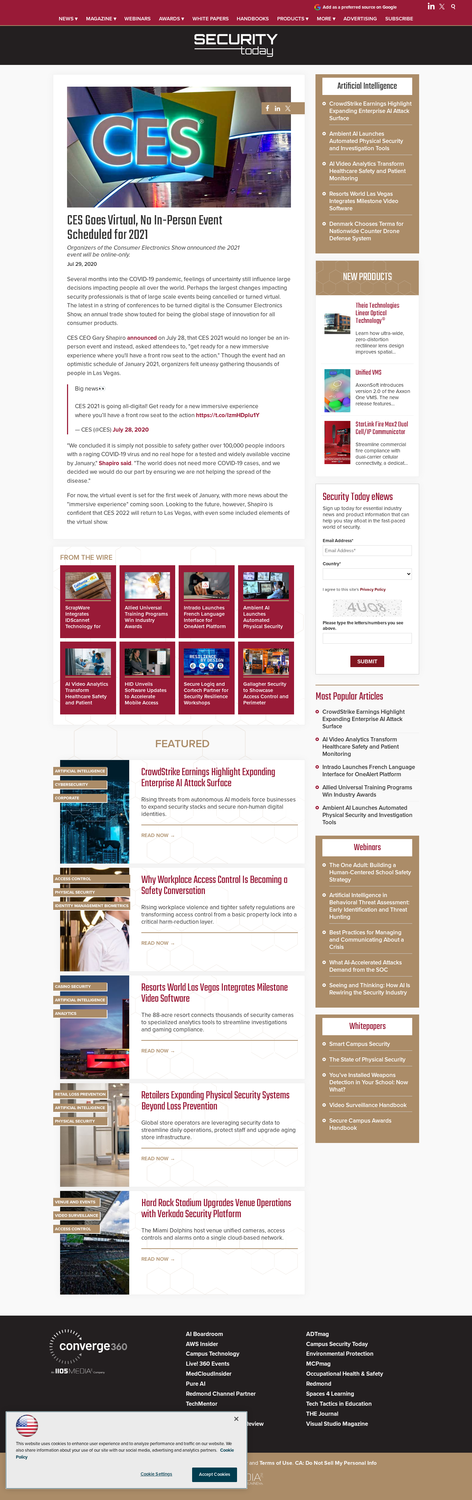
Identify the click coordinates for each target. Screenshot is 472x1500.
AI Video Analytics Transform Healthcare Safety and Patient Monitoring (86, 696)
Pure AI (196, 1383)
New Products (367, 277)
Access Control (73, 878)
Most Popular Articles (349, 697)
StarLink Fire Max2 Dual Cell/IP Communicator (382, 428)
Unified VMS (368, 372)
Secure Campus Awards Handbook (360, 1124)
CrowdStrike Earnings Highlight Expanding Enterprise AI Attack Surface (208, 778)
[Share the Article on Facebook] (266, 108)
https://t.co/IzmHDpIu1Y (227, 415)
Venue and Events (75, 1202)
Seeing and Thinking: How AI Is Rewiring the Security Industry (369, 989)
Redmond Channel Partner (221, 1393)
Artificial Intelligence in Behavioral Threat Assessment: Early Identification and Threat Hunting (369, 906)
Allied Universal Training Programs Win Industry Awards (146, 617)
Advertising (360, 19)
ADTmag (317, 1334)
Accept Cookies (214, 1474)
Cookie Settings (156, 1474)
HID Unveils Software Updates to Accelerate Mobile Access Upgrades (146, 696)
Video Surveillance (76, 1215)
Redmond (318, 1383)
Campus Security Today (337, 1344)
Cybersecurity (71, 784)
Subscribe (399, 19)
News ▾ (68, 19)
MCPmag (318, 1363)
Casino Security (73, 986)
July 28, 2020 (131, 429)
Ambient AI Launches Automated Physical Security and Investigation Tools (263, 623)
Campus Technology (212, 1353)
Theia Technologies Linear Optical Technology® (377, 313)
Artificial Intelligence (80, 771)
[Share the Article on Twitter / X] (287, 108)
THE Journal (322, 1413)
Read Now (155, 835)
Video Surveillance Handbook (368, 1105)
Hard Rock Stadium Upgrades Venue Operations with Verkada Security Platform (216, 1209)
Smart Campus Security (359, 1044)
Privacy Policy (373, 589)
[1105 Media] (78, 1371)
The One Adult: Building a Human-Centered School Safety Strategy (370, 872)
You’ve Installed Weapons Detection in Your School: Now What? (368, 1082)
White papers (210, 19)
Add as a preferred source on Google (360, 7)
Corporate (67, 798)
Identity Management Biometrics (92, 905)
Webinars (137, 19)
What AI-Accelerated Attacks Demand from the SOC (365, 966)
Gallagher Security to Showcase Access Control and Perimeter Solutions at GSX (266, 696)
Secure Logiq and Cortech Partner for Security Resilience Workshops (206, 693)
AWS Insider (202, 1344)
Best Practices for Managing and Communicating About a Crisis (366, 940)
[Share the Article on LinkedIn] (276, 108)
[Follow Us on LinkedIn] (431, 7)
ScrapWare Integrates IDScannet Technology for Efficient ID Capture (83, 623)
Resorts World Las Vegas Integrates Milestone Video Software (214, 993)
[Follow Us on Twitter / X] (442, 7)
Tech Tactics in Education (339, 1403)
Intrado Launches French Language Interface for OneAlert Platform (205, 617)
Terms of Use (275, 1463)
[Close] (236, 1418)
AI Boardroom (204, 1334)
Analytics (65, 1013)
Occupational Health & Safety (344, 1373)
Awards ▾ (171, 19)
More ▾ (326, 19)
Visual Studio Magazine (337, 1423)
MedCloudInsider (209, 1373)
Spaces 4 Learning (330, 1393)
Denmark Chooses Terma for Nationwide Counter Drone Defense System (366, 231)
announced (142, 338)
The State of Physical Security (367, 1059)
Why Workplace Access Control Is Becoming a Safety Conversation (214, 886)
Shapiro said (115, 463)
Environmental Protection (340, 1353)
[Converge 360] (88, 1347)
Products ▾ (293, 19)
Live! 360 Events (207, 1363)
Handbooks (253, 19)
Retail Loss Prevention (80, 1094)
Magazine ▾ (101, 19)
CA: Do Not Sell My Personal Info (336, 1463)
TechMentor (201, 1403)
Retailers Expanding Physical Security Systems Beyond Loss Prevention (215, 1101)
